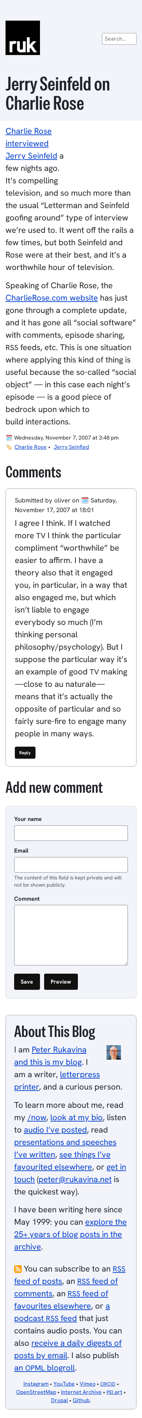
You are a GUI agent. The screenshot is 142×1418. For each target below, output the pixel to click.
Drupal (59, 1400)
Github (81, 1400)
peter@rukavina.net (75, 1179)
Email (21, 850)
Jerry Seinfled (71, 447)
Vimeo (87, 1383)
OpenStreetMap (36, 1392)
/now (37, 1117)
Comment (27, 898)
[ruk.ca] (71, 38)
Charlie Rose (30, 447)
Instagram (36, 1383)
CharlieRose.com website (52, 297)
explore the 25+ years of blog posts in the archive (70, 1234)
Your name (28, 819)
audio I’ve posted (55, 1129)
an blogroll (44, 1367)
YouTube (64, 1383)
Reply (25, 753)
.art (114, 1392)
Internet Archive (81, 1392)
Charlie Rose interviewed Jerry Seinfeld (31, 143)
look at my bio (76, 1117)
